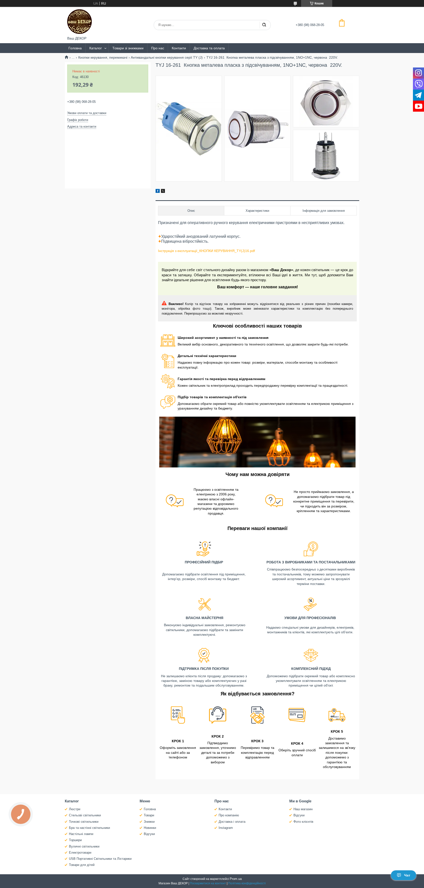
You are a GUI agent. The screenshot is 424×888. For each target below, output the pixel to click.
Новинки (150, 828)
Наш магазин (303, 809)
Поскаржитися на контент (208, 883)
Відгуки (149, 834)
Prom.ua (236, 879)
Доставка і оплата (232, 821)
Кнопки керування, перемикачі (102, 57)
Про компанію (229, 815)
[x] (163, 192)
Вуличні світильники (84, 846)
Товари (149, 815)
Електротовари (80, 852)
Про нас (157, 48)
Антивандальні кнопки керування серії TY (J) (167, 57)
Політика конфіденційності (247, 883)
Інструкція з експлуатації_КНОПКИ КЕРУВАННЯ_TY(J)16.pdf (206, 251)
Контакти (179, 48)
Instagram (226, 828)
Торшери (75, 840)
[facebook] (158, 192)
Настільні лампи (81, 834)
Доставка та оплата (209, 48)
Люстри (74, 809)
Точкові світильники (83, 821)
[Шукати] (264, 25)
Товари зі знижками (128, 48)
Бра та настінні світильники (89, 828)
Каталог (95, 48)
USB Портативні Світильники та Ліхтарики (100, 859)
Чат (407, 875)
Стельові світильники (85, 815)
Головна (75, 48)
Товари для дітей (81, 865)
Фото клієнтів (303, 821)
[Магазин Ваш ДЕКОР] (79, 21)
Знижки (149, 821)
